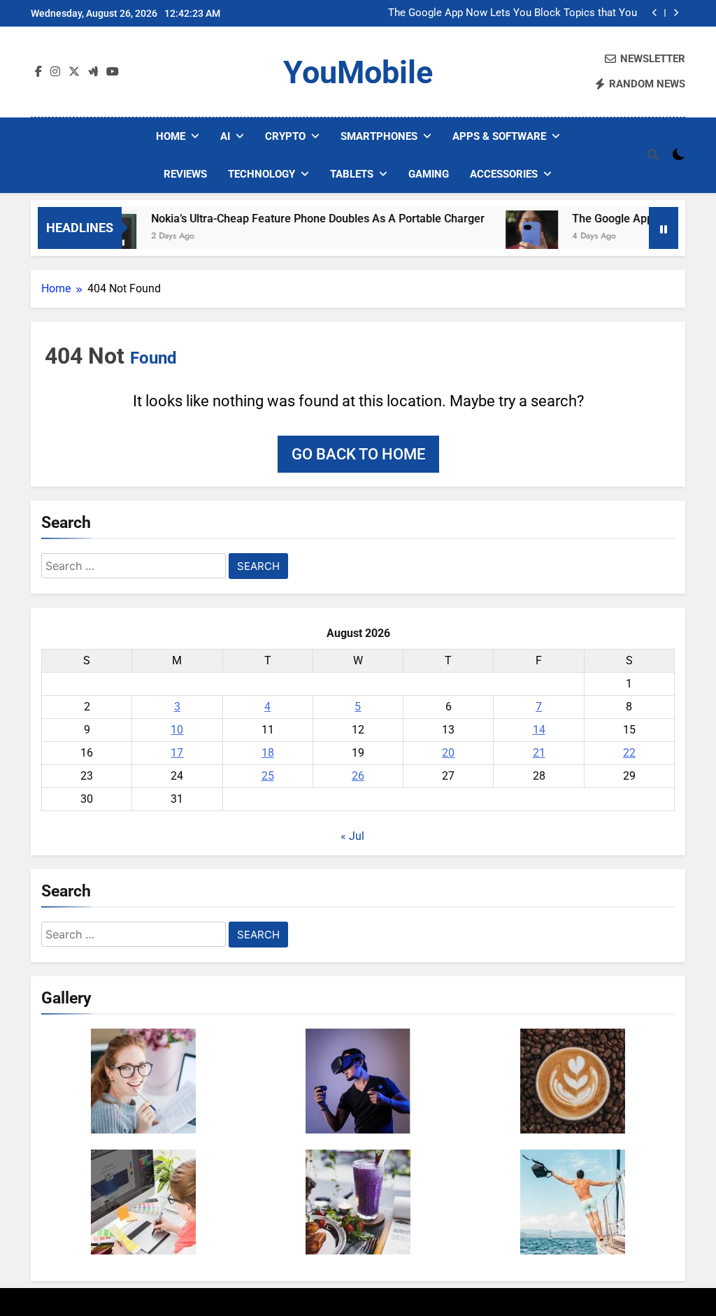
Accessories (504, 174)
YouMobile (358, 72)
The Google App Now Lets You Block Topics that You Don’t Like (512, 13)
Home (170, 136)
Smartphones (379, 136)
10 (177, 729)
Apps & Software (499, 136)
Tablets (351, 174)
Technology (261, 174)
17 (177, 752)
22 (629, 752)
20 (448, 752)
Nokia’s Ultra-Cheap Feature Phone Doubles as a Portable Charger (297, 218)
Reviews (185, 174)
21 (539, 752)
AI (225, 136)
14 (539, 729)
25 (268, 775)
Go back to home (358, 454)
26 (358, 775)
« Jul (352, 836)
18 (268, 752)
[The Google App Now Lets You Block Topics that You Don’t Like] (511, 236)
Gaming (428, 174)
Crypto (285, 136)
